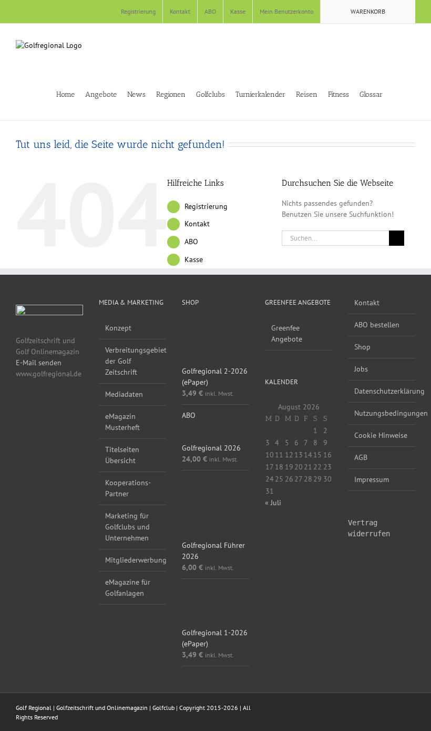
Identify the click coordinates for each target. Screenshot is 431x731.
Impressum (371, 479)
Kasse (193, 259)
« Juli (273, 502)
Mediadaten (124, 394)
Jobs (361, 369)
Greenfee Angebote (286, 333)
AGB (360, 457)
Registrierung (206, 206)
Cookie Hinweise (380, 435)
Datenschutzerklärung (382, 391)
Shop (362, 347)
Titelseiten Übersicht (122, 455)
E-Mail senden (38, 362)
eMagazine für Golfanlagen (127, 587)
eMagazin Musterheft (122, 422)
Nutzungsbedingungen (382, 413)
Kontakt (197, 223)
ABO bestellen (376, 324)
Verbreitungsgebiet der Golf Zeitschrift (133, 361)
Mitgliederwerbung (133, 560)
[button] (412, 93)
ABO (191, 241)
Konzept (118, 328)
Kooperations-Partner (128, 488)
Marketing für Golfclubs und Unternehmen (127, 527)
